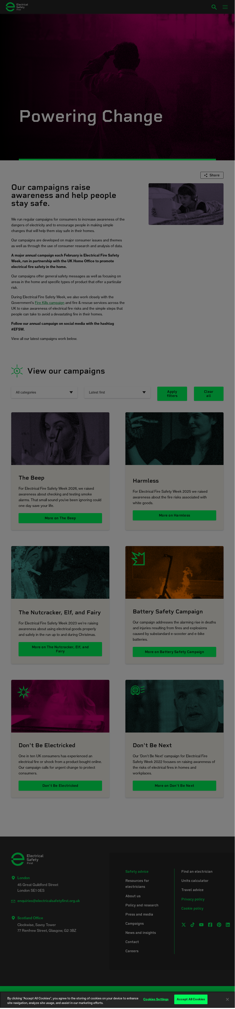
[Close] (227, 999)
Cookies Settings (156, 999)
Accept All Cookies (191, 999)
